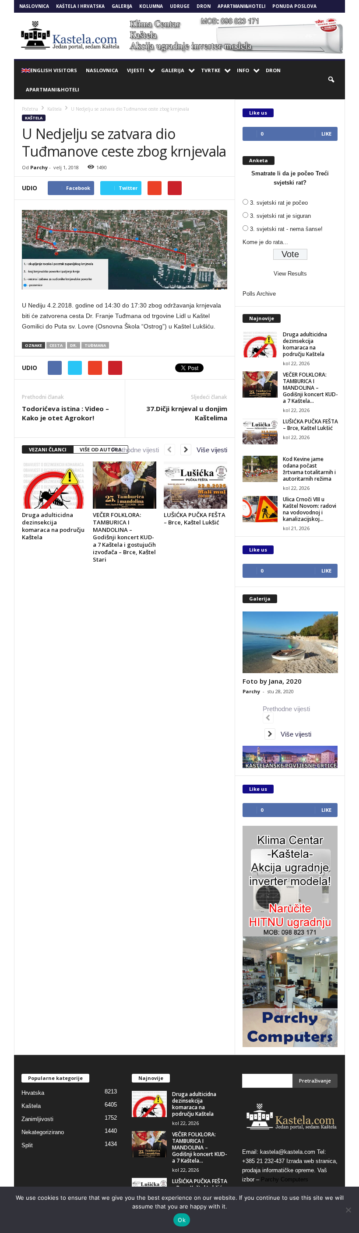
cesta (56, 345)
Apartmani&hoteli (241, 6)
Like (326, 133)
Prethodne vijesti (138, 450)
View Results (290, 273)
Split (27, 1145)
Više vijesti (209, 450)
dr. (73, 345)
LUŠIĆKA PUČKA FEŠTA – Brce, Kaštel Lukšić (194, 518)
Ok (182, 1219)
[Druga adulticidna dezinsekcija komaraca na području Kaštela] (53, 485)
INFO (243, 70)
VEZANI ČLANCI (48, 449)
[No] (348, 1209)
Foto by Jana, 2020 (272, 681)
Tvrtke (210, 70)
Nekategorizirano (42, 1132)
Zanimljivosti (37, 1119)
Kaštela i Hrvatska (80, 6)
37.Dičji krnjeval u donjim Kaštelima (186, 413)
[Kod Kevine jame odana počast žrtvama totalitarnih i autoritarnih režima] (260, 469)
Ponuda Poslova (294, 6)
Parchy (39, 167)
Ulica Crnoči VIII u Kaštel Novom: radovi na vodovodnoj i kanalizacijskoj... (309, 509)
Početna (30, 109)
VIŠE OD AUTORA (101, 449)
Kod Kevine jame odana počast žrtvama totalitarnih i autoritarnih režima (309, 468)
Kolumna (151, 6)
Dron (204, 6)
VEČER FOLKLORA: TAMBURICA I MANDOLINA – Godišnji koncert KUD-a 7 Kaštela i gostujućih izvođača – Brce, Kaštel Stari (124, 537)
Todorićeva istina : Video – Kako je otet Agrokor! (65, 413)
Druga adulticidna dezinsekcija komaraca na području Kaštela (53, 526)
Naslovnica (34, 6)
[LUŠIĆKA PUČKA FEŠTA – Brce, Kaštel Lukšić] (195, 485)
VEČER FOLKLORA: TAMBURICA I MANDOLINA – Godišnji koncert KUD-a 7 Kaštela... (310, 388)
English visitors (53, 70)
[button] (331, 80)
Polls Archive (259, 293)
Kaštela (33, 118)
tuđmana (95, 345)
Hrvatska (32, 1093)
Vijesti (135, 70)
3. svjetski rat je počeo (279, 202)
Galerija (122, 6)
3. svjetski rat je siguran (280, 216)
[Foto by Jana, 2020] (290, 642)
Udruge (180, 6)
